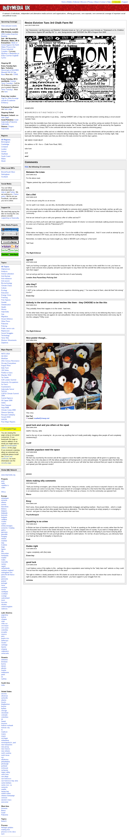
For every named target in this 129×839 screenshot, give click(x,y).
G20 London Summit (8, 380)
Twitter (12, 192)
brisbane (4, 662)
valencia (4, 609)
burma (3, 664)
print (2, 481)
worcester (4, 802)
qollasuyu (4, 640)
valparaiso (5, 651)
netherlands (5, 568)
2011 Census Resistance (10, 361)
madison (4, 732)
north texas (5, 755)
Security (117, 2)
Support (125, 2)
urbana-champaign (8, 796)
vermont (4, 798)
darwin (3, 666)
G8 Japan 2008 (6, 400)
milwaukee (5, 740)
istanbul (4, 541)
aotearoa (4, 660)
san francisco (6, 779)
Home (63, 2)
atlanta (3, 700)
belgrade (4, 513)
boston (3, 706)
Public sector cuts (7, 328)
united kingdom (6, 607)
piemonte (4, 579)
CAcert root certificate (6, 458)
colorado (4, 715)
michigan (4, 738)
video (3, 487)
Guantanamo (6, 387)
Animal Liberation (7, 274)
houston (4, 723)
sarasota (4, 787)
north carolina (6, 753)
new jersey (5, 747)
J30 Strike (5, 370)
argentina (4, 615)
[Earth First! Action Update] (10, 251)
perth (3, 674)
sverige (4, 596)
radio (3, 483)
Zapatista (4, 343)
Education (5, 293)
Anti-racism (5, 281)
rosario (3, 643)
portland (4, 766)
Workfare (4, 358)
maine (3, 734)
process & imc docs (8, 832)
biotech (4, 821)
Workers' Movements (9, 340)
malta (3, 560)
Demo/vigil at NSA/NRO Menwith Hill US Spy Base (10, 72)
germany (4, 532)
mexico (4, 634)
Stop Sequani (6, 405)
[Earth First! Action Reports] (10, 256)
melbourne (5, 672)
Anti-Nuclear (5, 276)
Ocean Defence (7, 319)
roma (3, 585)
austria (3, 504)
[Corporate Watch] (10, 239)
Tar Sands (5, 377)
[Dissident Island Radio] (10, 235)
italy (2, 543)
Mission (83, 2)
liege (3, 547)
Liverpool (4, 147)
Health (3, 307)
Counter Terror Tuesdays (8, 82)
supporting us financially (10, 218)
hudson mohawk (7, 725)
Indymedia (5, 312)
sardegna (4, 592)
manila (3, 670)
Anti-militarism (6, 278)
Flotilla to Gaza (6, 373)
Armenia (4, 808)
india (3, 685)
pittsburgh (4, 764)
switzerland (5, 598)
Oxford (3, 151)
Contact (103, 2)
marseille (4, 562)
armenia (4, 500)
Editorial (76, 2)
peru (2, 636)
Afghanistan (5, 269)
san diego (4, 776)
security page (6, 463)
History (3, 309)
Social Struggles (7, 333)
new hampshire (6, 745)
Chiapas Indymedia (7, 128)
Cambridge (5, 144)
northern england (7, 570)
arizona (4, 694)
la (2, 730)
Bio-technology (6, 283)
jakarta (3, 668)
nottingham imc (6, 572)
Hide (26, 167)
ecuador (4, 632)
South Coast (5, 156)
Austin (3, 702)
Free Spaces (6, 300)
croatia (3, 521)
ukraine (4, 604)
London (4, 149)
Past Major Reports (8, 422)
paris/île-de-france (7, 575)
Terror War (5, 338)
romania (4, 587)
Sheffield (4, 154)
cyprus (3, 524)
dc (2, 719)
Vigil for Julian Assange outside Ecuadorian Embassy (9, 100)
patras (3, 577)
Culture (3, 288)
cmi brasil (4, 626)
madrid (3, 558)
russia (3, 589)
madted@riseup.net (41, 418)
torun (3, 600)
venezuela (5, 653)
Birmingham (5, 142)
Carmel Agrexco (7, 398)
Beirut (3, 810)
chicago (4, 711)
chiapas (4, 619)
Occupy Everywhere (8, 363)
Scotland (4, 177)
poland (3, 581)
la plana (4, 545)
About (96, 2)
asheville (4, 698)
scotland (4, 594)
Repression (5, 331)
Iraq (2, 314)
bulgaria (4, 517)
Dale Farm (5, 368)
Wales (3, 159)
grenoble (4, 534)
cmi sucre (4, 628)
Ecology (4, 290)
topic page (8, 109)
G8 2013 (4, 356)
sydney (4, 679)
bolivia (3, 617)
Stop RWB (5, 408)
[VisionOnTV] (10, 247)
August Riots (6, 365)
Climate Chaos (6, 286)
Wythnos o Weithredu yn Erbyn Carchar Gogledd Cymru (10, 56)
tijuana (3, 647)
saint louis (5, 774)
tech (2, 834)
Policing (4, 326)
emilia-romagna (6, 526)
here (6, 92)
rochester (4, 770)
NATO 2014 (5, 354)
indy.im (3, 192)
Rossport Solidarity (8, 415)
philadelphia (5, 762)
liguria (3, 549)
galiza (3, 530)
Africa (3, 492)
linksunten (5, 553)
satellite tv (5, 485)
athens (3, 502)
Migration (4, 316)
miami (3, 736)
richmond (4, 768)
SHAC (3, 403)
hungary (4, 536)
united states (6, 793)
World (3, 161)
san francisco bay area (9, 781)
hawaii (3, 721)
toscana (4, 602)
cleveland (4, 713)
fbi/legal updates (7, 827)
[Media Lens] (10, 243)
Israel (3, 813)
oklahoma (4, 759)
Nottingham (5, 174)
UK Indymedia (24, 6)
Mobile (69, 2)
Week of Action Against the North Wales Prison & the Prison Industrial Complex (10, 47)
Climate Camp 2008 (8, 410)
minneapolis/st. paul (8, 742)
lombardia (4, 555)
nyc (2, 757)
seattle (3, 789)
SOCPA (4, 419)
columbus (4, 717)
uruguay (4, 649)
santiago (4, 645)
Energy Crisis (6, 295)
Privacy (90, 2)
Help (108, 2)
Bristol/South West (8, 172)
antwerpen (5, 498)
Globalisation (6, 305)
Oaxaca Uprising (7, 412)
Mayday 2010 (6, 375)
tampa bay (5, 791)
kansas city (5, 728)
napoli (3, 566)
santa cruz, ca (6, 785)
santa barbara (6, 783)
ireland (3, 539)
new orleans (5, 751)
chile (3, 621)
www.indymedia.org (8, 475)
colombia (4, 630)
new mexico (5, 749)
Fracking (4, 297)
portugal (4, 583)
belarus (4, 509)
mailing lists (5, 830)
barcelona (4, 507)
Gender (4, 302)
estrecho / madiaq (7, 528)
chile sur (4, 623)
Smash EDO (5, 417)
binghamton (5, 704)
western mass (6, 800)
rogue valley (5, 772)
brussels (4, 515)
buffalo (3, 708)
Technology (5, 335)
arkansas (4, 696)
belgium (4, 511)
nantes (3, 564)
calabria (4, 519)
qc (2, 677)
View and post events (9, 26)
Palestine (4, 324)
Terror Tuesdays (7, 89)
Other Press (5, 321)
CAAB (15, 74)
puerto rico (5, 638)
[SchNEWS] (10, 231)
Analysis (4, 271)
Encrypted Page (10, 429)
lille (2, 551)
